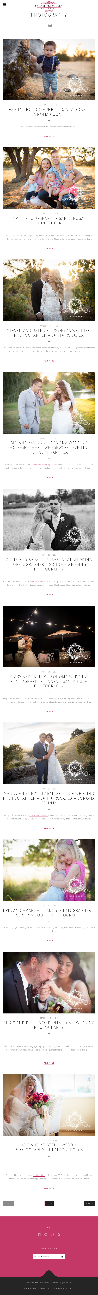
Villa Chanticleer (39, 1175)
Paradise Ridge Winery (38, 815)
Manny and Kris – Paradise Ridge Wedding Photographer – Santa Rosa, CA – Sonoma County (49, 798)
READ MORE (49, 136)
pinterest (47, 1234)
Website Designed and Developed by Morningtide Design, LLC (49, 1288)
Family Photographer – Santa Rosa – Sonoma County (49, 112)
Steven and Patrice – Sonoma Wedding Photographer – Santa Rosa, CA (49, 333)
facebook (40, 1234)
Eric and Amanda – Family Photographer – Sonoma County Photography (49, 913)
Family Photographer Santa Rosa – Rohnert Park (49, 221)
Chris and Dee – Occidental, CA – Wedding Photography (49, 1025)
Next (88, 1203)
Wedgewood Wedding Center (44, 464)
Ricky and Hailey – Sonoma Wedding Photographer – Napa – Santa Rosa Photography (49, 681)
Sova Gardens (35, 581)
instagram (53, 1234)
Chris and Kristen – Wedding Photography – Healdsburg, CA (49, 1147)
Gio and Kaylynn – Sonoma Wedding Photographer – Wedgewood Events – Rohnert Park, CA (49, 447)
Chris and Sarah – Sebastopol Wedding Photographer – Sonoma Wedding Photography (49, 564)
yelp (60, 1234)
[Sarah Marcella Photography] (49, 6)
